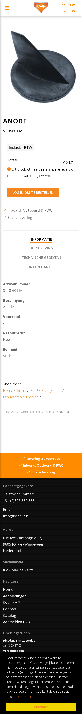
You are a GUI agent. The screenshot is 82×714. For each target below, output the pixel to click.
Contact (10, 608)
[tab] (41, 240)
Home (8, 390)
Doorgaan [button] (41, 707)
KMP (34, 390)
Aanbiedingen (14, 596)
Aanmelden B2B (16, 621)
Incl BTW (68, 5)
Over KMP (11, 602)
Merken (32, 397)
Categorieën (52, 390)
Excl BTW (68, 11)
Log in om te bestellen (33, 192)
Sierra (21, 390)
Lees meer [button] (23, 697)
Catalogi (10, 615)
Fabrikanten (12, 397)
